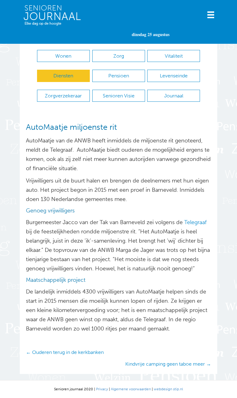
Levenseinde (174, 76)
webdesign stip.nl (168, 389)
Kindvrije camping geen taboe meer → (168, 364)
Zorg (118, 56)
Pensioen (118, 76)
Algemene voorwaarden (131, 389)
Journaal (173, 96)
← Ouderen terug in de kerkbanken (65, 352)
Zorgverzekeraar (63, 96)
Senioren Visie (119, 96)
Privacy (102, 389)
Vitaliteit (174, 56)
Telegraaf (195, 222)
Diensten (63, 76)
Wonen (63, 56)
